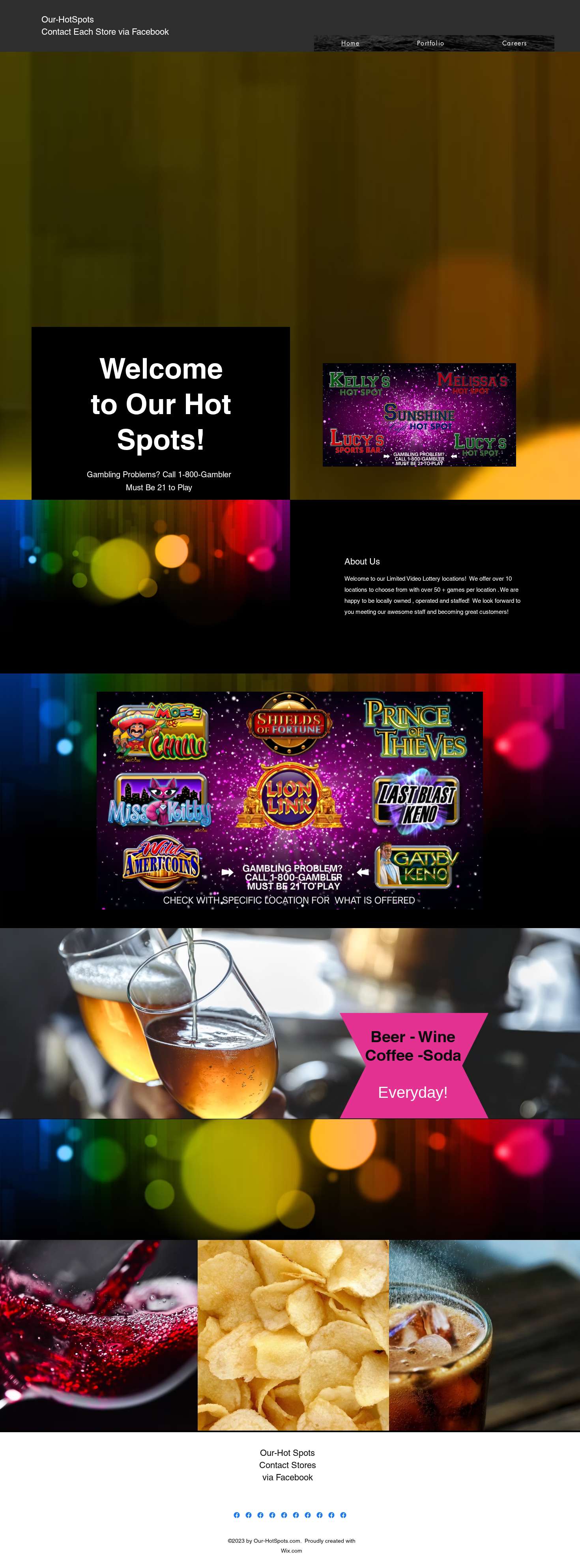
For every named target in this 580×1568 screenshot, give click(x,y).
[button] (473, 901)
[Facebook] (237, 1515)
